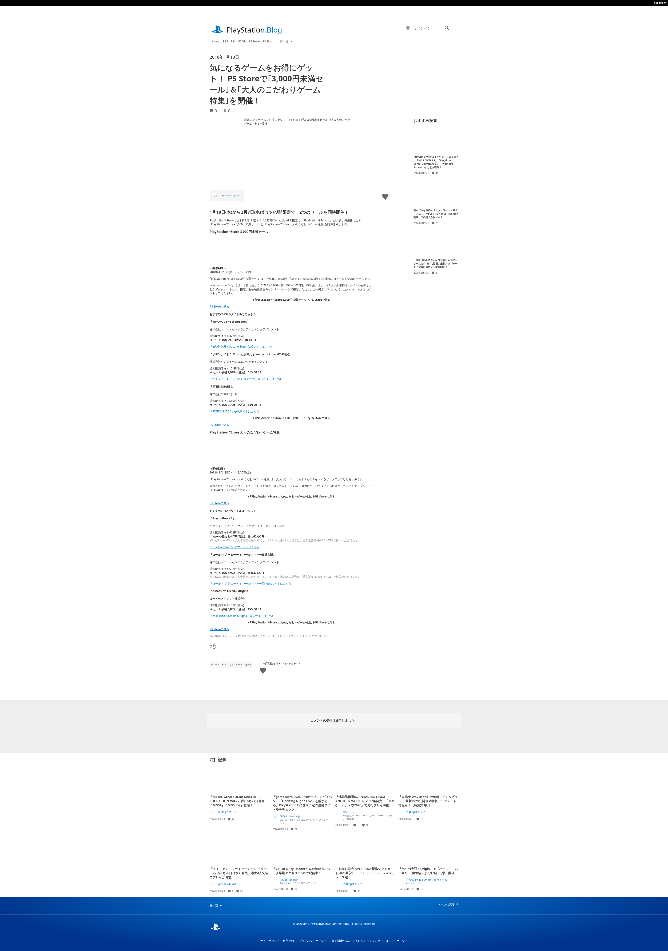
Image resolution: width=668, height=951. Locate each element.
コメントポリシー (396, 941)
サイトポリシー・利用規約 (277, 941)
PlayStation (254, 30)
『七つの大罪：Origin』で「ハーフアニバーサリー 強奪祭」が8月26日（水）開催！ (428, 871)
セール (248, 664)
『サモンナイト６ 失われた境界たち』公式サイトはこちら (246, 379)
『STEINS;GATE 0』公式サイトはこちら (234, 411)
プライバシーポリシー (313, 941)
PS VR (242, 41)
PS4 (233, 41)
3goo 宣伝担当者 (227, 884)
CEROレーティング (368, 941)
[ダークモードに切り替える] (408, 28)
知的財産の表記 (341, 941)
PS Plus (267, 41)
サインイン (422, 28)
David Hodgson (289, 879)
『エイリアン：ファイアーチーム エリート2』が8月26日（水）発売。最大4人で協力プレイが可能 (239, 873)
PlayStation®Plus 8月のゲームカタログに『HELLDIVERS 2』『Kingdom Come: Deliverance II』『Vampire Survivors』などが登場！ (435, 162)
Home (216, 41)
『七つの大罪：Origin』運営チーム (426, 879)
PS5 (225, 41)
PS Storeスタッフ (231, 195)
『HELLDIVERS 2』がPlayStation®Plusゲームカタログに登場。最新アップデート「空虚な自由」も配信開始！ (435, 263)
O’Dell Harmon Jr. (290, 816)
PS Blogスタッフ (226, 812)
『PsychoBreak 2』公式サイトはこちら (235, 547)
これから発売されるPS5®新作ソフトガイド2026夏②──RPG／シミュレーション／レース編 (365, 873)
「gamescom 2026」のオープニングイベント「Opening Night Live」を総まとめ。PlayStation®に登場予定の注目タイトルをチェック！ (302, 803)
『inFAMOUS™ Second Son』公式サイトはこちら (241, 346)
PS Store (254, 41)
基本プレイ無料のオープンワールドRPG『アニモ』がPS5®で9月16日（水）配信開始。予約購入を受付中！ (435, 213)
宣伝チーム (349, 812)
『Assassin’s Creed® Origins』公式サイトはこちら (242, 616)
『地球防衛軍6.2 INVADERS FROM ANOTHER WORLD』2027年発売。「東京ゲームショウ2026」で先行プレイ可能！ (365, 801)
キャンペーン (235, 664)
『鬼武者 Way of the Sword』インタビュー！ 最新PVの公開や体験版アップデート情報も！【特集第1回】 (428, 801)
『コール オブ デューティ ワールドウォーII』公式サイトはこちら (250, 583)
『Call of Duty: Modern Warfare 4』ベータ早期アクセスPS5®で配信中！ (301, 871)
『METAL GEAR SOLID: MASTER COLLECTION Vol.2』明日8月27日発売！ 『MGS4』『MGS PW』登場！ (239, 801)
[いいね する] (433, 173)
